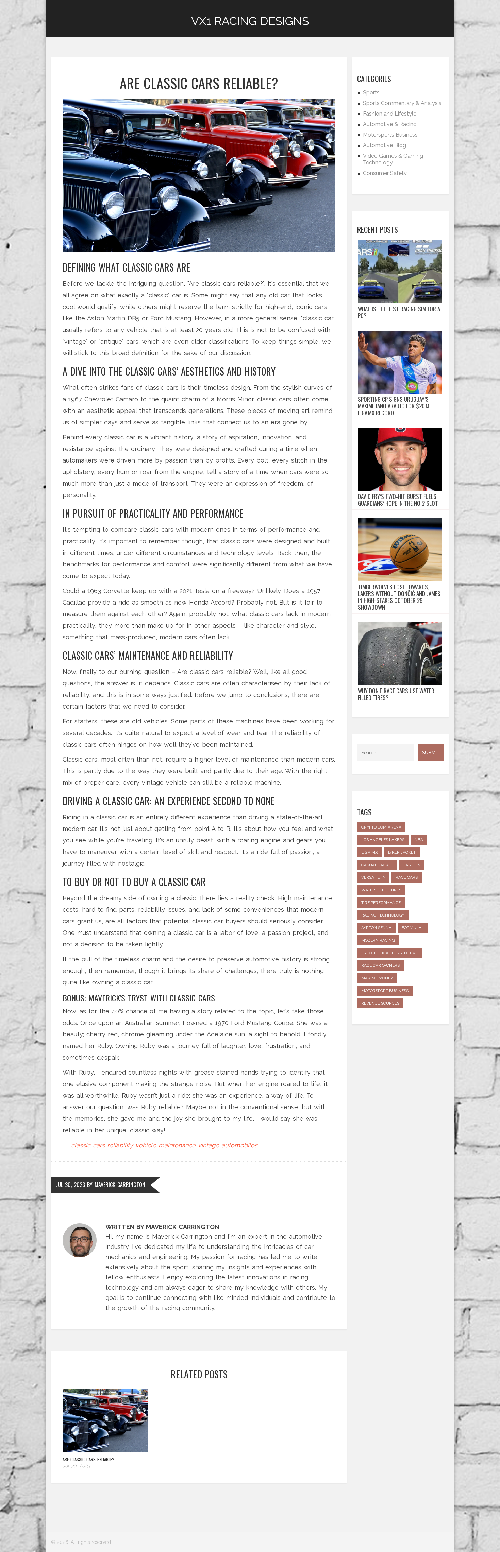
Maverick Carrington (120, 1185)
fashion (411, 864)
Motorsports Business (390, 135)
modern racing (378, 940)
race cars (407, 877)
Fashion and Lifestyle (389, 113)
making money (377, 978)
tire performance (381, 902)
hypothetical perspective (389, 953)
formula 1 (413, 927)
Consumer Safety (385, 173)
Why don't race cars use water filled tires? (396, 694)
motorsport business (385, 990)
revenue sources (380, 1003)
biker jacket (402, 852)
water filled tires (381, 890)
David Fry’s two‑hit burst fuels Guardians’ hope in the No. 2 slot (398, 500)
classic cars (88, 1145)
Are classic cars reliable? (88, 1459)
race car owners (380, 965)
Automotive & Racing (390, 124)
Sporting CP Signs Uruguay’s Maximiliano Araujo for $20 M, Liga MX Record (394, 406)
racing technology (382, 915)
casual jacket (377, 864)
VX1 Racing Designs (250, 21)
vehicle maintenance (165, 1145)
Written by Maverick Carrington (162, 1227)
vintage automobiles (227, 1145)
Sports (371, 92)
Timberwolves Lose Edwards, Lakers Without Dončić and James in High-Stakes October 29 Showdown (399, 597)
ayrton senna (376, 927)
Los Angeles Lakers (382, 839)
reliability (120, 1145)
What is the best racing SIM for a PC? (399, 312)
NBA (419, 839)
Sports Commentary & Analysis (402, 103)
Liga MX (369, 852)
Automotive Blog (384, 145)
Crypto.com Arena (381, 827)
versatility (373, 877)
